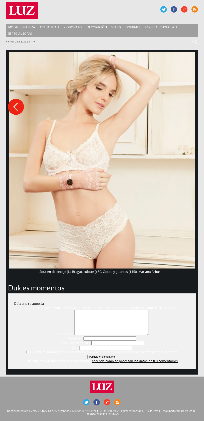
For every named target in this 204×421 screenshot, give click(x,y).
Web (75, 347)
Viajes (116, 27)
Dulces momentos (36, 287)
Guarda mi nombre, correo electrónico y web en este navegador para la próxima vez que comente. (104, 352)
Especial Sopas (20, 33)
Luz (22, 10)
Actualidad (49, 27)
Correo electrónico (75, 343)
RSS (194, 9)
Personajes (73, 27)
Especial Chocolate (161, 27)
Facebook (174, 9)
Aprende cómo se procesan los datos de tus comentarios (135, 361)
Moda (13, 27)
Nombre (75, 338)
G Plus (184, 9)
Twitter (163, 9)
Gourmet (133, 27)
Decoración (97, 27)
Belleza (28, 27)
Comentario (65, 334)
